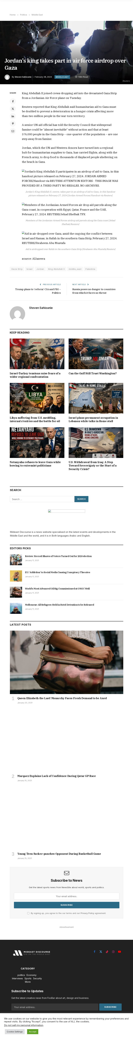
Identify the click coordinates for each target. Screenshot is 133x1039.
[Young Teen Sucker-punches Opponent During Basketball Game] (66, 818)
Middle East (62, 77)
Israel (29, 269)
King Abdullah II (56, 269)
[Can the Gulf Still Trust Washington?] (96, 354)
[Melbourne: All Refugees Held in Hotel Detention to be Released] (16, 608)
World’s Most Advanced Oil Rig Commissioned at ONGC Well (57, 588)
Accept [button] (32, 1031)
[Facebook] (13, 101)
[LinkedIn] (13, 116)
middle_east (75, 269)
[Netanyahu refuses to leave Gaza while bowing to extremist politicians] (37, 442)
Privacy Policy (87, 913)
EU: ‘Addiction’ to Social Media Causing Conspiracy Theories (57, 572)
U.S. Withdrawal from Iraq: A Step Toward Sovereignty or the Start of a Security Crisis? (93, 466)
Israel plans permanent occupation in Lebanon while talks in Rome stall (93, 419)
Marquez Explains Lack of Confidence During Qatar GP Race (56, 776)
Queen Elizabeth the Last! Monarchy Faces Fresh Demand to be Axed (62, 698)
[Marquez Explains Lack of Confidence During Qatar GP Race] (66, 740)
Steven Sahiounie (23, 77)
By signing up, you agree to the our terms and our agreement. (68, 913)
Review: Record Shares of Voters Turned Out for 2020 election (58, 556)
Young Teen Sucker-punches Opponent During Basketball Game (59, 853)
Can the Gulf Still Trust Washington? (93, 373)
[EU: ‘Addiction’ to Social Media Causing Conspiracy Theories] (16, 575)
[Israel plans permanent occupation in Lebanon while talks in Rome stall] (96, 398)
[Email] (13, 131)
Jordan (40, 269)
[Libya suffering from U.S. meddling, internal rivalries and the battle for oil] (37, 398)
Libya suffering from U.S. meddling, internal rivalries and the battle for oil (35, 419)
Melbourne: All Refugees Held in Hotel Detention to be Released (59, 604)
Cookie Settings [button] (15, 1031)
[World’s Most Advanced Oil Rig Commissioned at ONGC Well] (16, 592)
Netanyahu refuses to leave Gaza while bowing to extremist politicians (35, 464)
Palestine (90, 269)
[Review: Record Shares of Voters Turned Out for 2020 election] (16, 559)
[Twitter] (13, 109)
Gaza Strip (17, 269)
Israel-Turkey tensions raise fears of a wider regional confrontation (35, 375)
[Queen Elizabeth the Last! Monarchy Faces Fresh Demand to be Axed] (66, 662)
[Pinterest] (13, 124)
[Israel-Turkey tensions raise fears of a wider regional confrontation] (37, 354)
